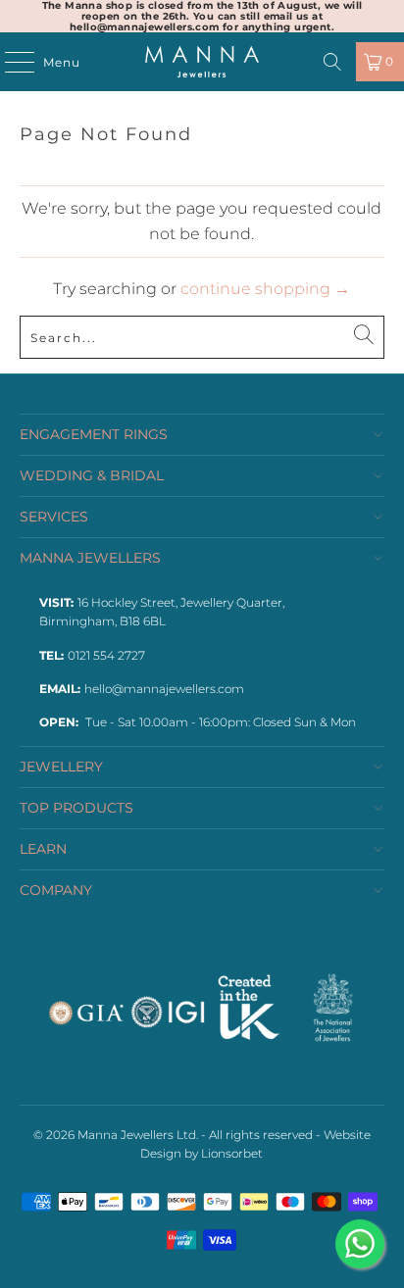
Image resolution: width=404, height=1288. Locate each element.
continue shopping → (265, 288)
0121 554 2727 (106, 655)
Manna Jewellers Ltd (136, 1134)
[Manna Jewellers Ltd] (202, 61)
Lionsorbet (232, 1153)
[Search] (332, 61)
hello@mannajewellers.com (164, 688)
